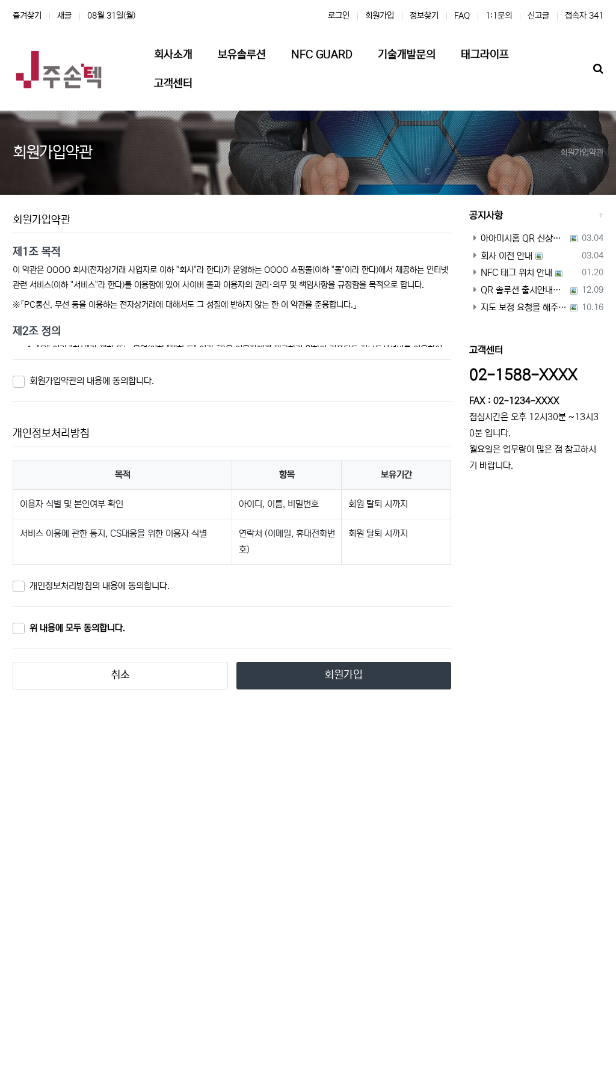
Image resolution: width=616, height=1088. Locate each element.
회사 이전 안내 (506, 256)
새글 (64, 15)
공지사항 (486, 215)
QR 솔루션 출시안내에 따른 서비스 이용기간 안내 (524, 290)
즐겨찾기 (27, 15)
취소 (120, 675)
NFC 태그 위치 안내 (516, 272)
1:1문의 (498, 15)
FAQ (462, 15)
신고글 (538, 15)
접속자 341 (584, 15)
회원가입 (379, 15)
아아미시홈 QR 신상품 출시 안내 (524, 238)
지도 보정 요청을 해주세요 (524, 307)
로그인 (339, 15)
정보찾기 (424, 15)
